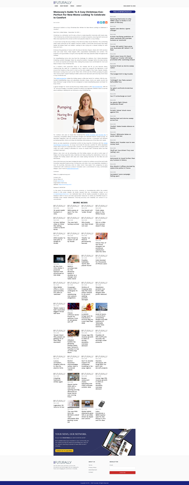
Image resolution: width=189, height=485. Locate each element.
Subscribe (122, 472)
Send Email (60, 181)
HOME (56, 6)
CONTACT (79, 6)
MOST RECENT (64, 6)
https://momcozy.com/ (65, 184)
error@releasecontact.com (61, 194)
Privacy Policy (92, 467)
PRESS (72, 6)
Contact (91, 472)
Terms (90, 465)
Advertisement (93, 470)
